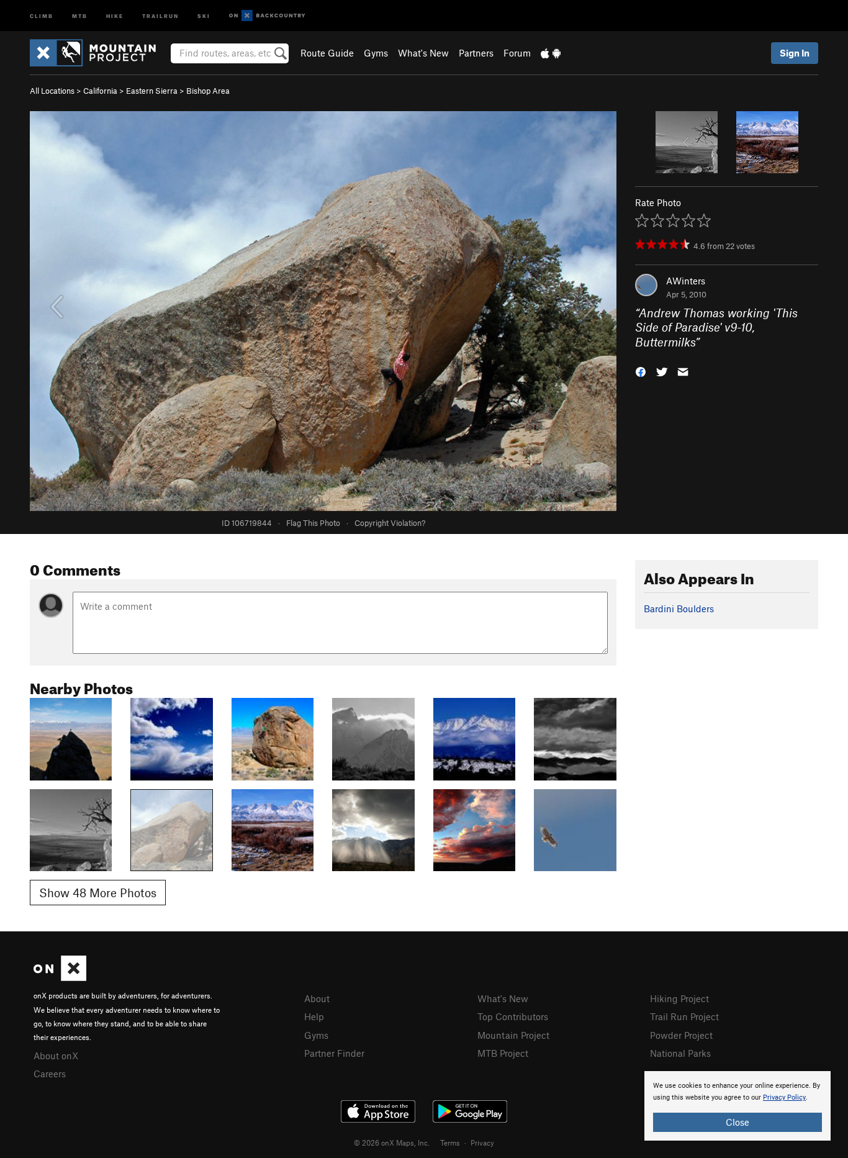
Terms (450, 1142)
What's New (423, 52)
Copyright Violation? (389, 523)
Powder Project (681, 1035)
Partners (476, 52)
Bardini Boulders (679, 608)
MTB (80, 15)
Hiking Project (679, 998)
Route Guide (327, 52)
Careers (50, 1073)
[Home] (99, 52)
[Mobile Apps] (551, 52)
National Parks (680, 1053)
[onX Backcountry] (267, 16)
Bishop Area (208, 91)
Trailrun (160, 15)
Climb (41, 15)
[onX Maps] (60, 977)
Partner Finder (334, 1053)
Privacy (482, 1142)
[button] (640, 371)
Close (737, 1122)
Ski (203, 15)
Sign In (795, 52)
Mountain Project (513, 1035)
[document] (737, 1106)
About (317, 998)
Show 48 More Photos (97, 892)
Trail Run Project (684, 1016)
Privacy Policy (784, 1097)
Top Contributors (512, 1016)
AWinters (685, 280)
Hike (115, 15)
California (100, 91)
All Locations (52, 91)
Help (314, 1016)
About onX (56, 1055)
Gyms (376, 52)
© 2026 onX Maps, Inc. (392, 1142)
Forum (517, 52)
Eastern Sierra (152, 91)
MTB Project (502, 1053)
